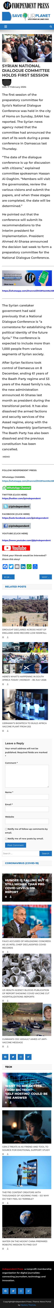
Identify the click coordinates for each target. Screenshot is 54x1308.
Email (9, 804)
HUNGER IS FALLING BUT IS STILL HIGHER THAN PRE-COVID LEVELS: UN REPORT (26, 886)
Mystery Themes (28, 1305)
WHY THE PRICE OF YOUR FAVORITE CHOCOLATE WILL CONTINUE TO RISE (47, 577)
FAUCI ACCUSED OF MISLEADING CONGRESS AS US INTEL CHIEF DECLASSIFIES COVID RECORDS (26, 944)
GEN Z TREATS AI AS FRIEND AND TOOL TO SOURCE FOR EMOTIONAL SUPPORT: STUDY (26, 1148)
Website (9, 816)
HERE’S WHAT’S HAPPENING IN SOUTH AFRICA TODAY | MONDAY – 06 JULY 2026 (24, 678)
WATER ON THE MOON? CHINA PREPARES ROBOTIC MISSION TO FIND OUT (24, 1243)
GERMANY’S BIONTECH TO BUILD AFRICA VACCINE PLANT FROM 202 (24, 725)
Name (9, 792)
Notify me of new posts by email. (25, 838)
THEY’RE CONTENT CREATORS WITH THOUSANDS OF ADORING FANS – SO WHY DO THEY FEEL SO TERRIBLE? (25, 1195)
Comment (11, 763)
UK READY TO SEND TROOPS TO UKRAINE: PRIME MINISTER (10, 577)
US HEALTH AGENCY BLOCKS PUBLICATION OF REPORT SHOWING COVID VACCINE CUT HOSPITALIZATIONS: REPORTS (25, 993)
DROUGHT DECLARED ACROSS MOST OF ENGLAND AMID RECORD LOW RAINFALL (24, 631)
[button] (6, 83)
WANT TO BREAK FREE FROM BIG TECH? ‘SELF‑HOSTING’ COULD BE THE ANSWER (26, 1091)
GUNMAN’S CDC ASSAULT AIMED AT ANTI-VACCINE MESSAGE (24, 1041)
